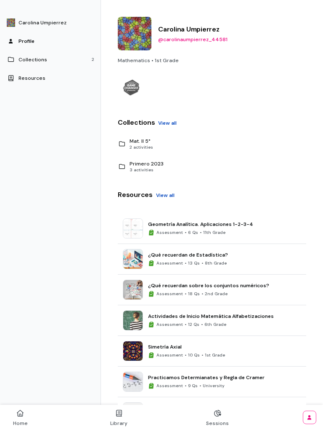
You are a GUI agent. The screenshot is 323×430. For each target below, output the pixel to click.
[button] (50, 22)
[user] (309, 417)
